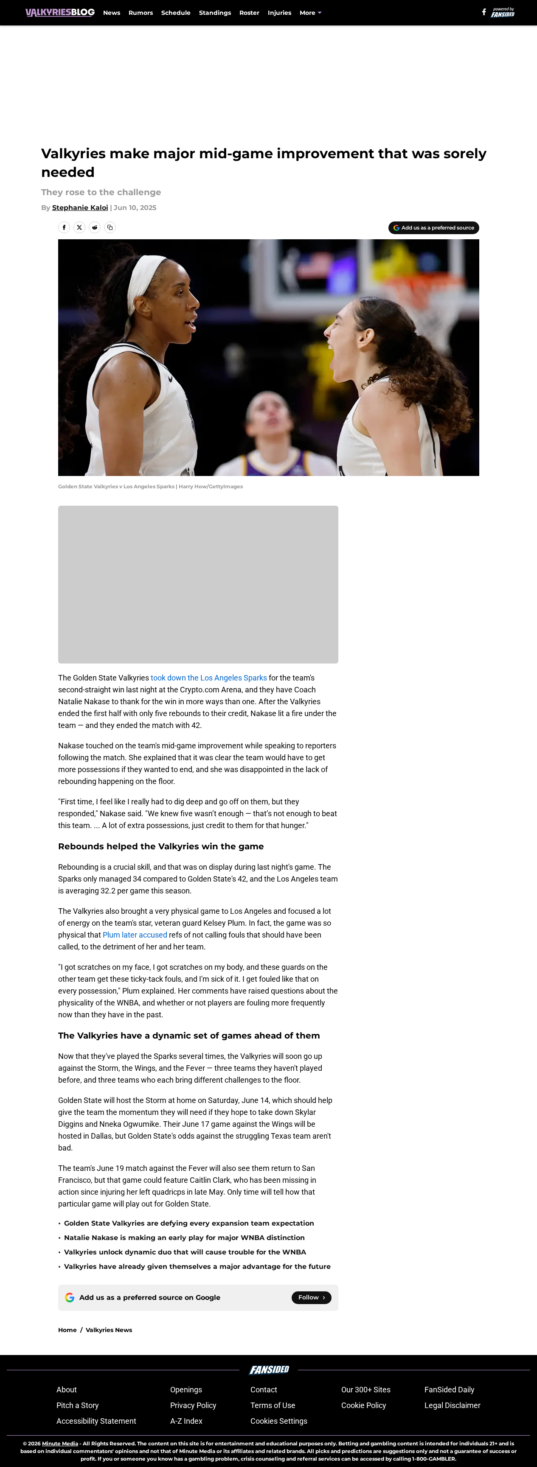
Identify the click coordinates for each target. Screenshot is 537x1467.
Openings (186, 1389)
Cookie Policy (363, 1405)
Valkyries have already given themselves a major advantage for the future (197, 1267)
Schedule (176, 13)
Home (67, 1330)
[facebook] (484, 11)
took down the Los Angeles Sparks (209, 677)
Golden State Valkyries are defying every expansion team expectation (189, 1223)
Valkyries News (109, 1330)
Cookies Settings (278, 1421)
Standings (215, 13)
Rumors (141, 13)
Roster (249, 13)
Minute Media (60, 1443)
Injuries (279, 13)
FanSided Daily (450, 1389)
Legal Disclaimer (453, 1405)
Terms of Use (272, 1405)
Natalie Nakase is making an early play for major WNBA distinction (185, 1238)
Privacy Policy (193, 1405)
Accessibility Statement (96, 1421)
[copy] (110, 227)
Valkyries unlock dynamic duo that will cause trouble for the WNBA (185, 1252)
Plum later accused (136, 934)
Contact (263, 1389)
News (111, 13)
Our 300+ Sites (366, 1389)
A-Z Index (186, 1421)
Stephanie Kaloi (80, 208)
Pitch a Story (77, 1405)
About (66, 1389)
